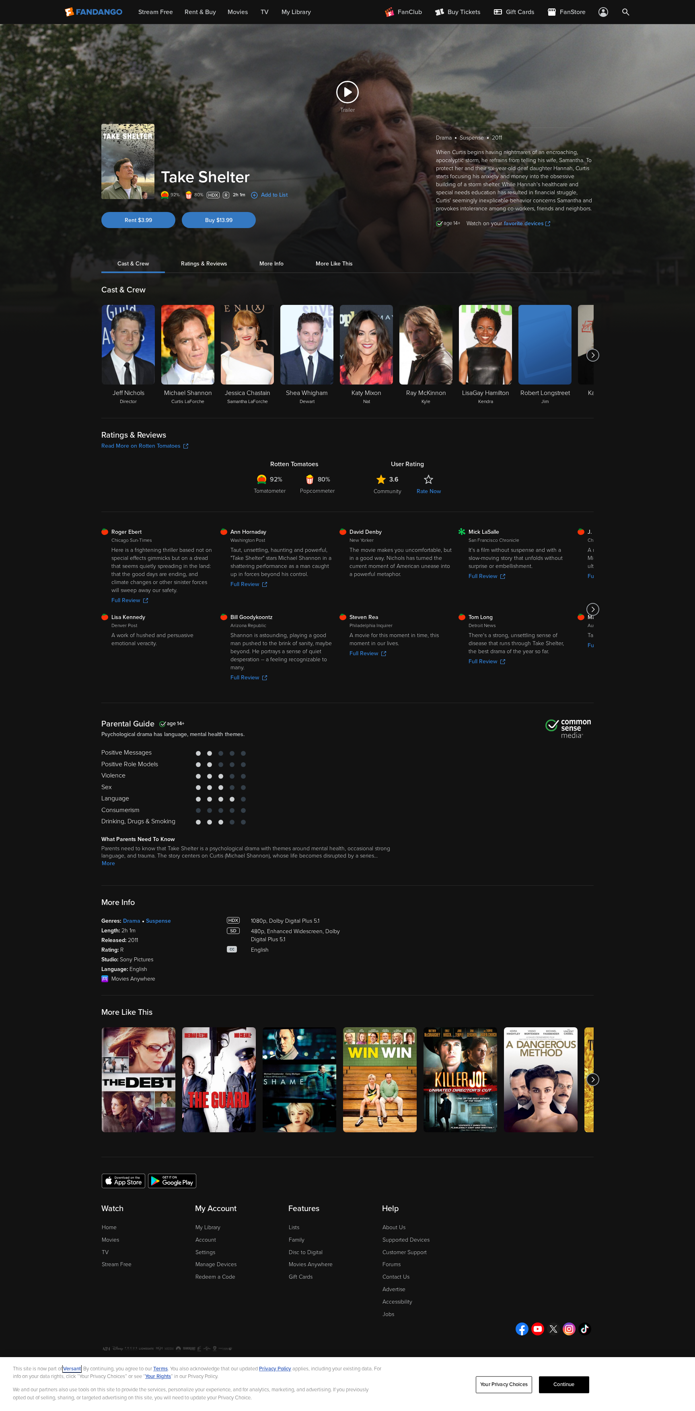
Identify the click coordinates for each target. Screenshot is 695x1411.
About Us (393, 1227)
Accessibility (397, 1301)
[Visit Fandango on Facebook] (522, 1329)
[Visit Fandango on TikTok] (585, 1329)
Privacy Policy (275, 1369)
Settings (205, 1252)
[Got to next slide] (592, 355)
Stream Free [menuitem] (155, 12)
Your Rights (158, 1376)
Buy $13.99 (218, 220)
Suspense (158, 920)
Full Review (125, 600)
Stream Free (117, 1264)
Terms (160, 1369)
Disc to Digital (306, 1252)
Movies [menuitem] (238, 12)
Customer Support (404, 1252)
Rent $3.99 (138, 220)
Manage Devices (215, 1264)
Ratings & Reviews (204, 263)
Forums (391, 1264)
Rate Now (429, 491)
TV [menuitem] (265, 12)
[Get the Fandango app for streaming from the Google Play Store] (172, 1180)
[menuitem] (514, 12)
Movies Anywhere (311, 1264)
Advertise (393, 1289)
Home (109, 1227)
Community (387, 491)
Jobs (388, 1314)
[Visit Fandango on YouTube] (538, 1329)
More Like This (334, 263)
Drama (131, 920)
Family (296, 1239)
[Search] (626, 12)
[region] (347, 1384)
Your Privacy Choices (504, 1384)
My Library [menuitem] (296, 12)
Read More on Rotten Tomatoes (141, 445)
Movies (110, 1239)
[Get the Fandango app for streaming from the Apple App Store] (123, 1180)
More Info (271, 263)
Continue (563, 1384)
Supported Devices (406, 1239)
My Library (207, 1227)
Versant (72, 1369)
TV (105, 1252)
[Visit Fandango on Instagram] (569, 1329)
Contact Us (395, 1276)
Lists (294, 1227)
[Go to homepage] (94, 12)
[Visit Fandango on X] (553, 1329)
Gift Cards (301, 1276)
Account (205, 1239)
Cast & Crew (133, 263)
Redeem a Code (215, 1276)
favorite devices (524, 223)
